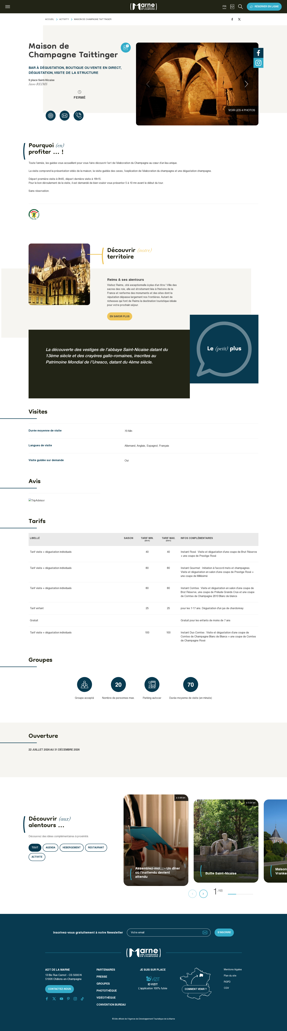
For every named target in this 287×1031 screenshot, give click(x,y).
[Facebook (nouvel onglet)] (46, 998)
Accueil (49, 19)
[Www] (51, 116)
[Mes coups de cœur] (232, 6)
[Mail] (65, 116)
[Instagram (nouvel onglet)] (75, 998)
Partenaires (105, 969)
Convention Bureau (111, 1004)
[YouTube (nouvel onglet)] (61, 998)
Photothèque (106, 990)
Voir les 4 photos (241, 110)
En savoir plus (120, 316)
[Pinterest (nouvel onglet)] (68, 998)
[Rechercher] (240, 6)
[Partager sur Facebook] (232, 19)
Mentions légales (233, 969)
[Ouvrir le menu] (7, 6)
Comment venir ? (196, 989)
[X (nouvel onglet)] (54, 998)
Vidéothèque (106, 997)
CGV (226, 988)
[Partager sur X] (239, 19)
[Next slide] (246, 84)
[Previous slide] (148, 84)
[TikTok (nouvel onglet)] (82, 998)
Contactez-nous (59, 989)
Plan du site (230, 975)
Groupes (103, 983)
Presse (101, 976)
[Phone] (79, 116)
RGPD (227, 981)
